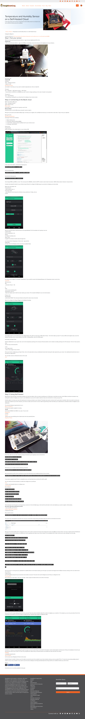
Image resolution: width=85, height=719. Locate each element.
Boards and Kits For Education (36, 684)
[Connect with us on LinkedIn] (65, 1)
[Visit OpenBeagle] (69, 1)
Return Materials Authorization (36, 706)
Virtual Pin (7, 280)
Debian (6, 415)
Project (10, 31)
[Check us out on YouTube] (67, 1)
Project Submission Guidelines (36, 703)
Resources (32, 705)
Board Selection (33, 682)
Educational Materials (34, 691)
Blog (47, 5)
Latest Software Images (35, 695)
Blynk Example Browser (10, 116)
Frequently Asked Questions (36, 692)
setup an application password (11, 509)
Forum (43, 5)
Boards (27, 5)
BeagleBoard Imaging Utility (36, 678)
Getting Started (33, 693)
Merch (50, 5)
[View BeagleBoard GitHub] (72, 1)
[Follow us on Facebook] (60, 1)
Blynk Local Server (8, 406)
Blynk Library (7, 106)
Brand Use (32, 685)
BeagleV (32, 679)
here (6, 357)
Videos (31, 709)
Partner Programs (33, 702)
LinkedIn (17, 665)
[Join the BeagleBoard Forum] (74, 1)
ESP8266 (7, 652)
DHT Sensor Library (9, 85)
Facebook (11, 665)
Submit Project (33, 707)
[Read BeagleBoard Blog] (79, 1)
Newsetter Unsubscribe (35, 698)
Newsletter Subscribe (34, 699)
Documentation (38, 5)
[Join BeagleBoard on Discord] (77, 1)
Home (7, 31)
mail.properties (8, 485)
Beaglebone (7, 412)
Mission (23, 5)
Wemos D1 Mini (8, 655)
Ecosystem (32, 5)
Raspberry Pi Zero (8, 417)
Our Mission (32, 700)
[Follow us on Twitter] (62, 1)
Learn (31, 696)
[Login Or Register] (82, 5)
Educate (32, 689)
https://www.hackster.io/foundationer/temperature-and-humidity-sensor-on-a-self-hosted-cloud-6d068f (31, 36)
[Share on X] (6, 665)
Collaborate (32, 686)
